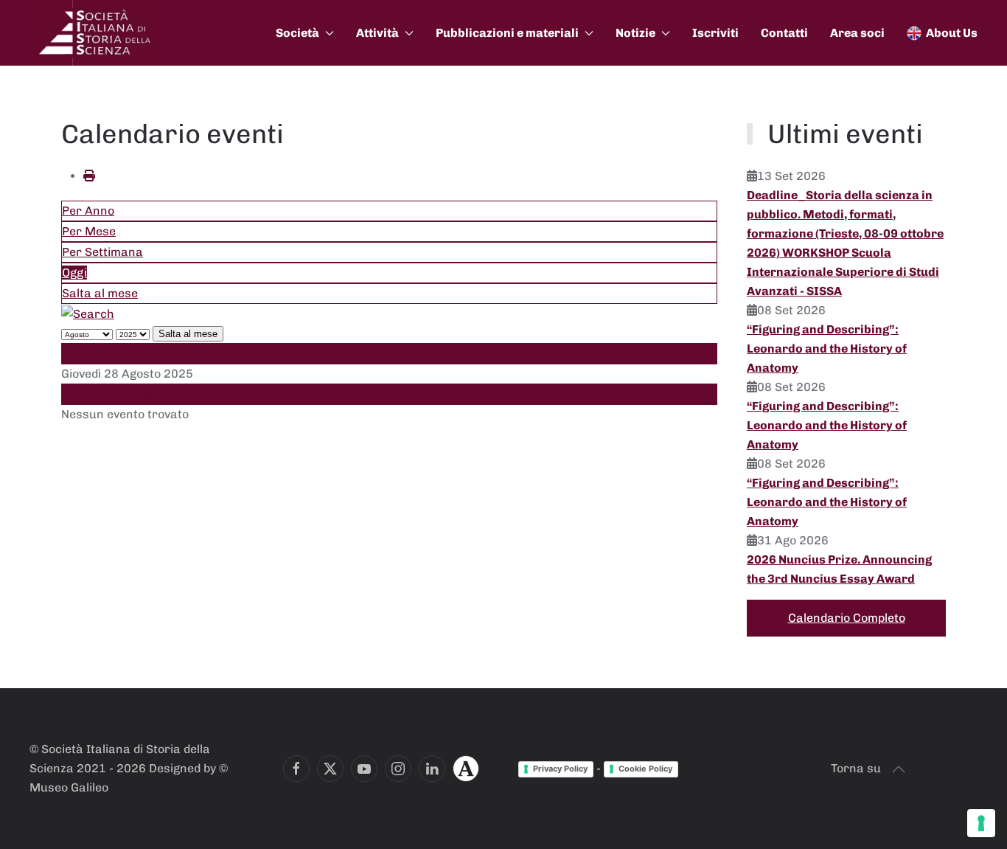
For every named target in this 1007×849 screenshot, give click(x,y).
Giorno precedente (114, 353)
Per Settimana (102, 252)
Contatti (784, 33)
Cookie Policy (645, 768)
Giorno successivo (113, 394)
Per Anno (88, 211)
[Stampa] (89, 176)
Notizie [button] (635, 33)
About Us (952, 33)
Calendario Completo (846, 618)
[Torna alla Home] (95, 33)
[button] (898, 769)
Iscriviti (715, 33)
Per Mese (89, 231)
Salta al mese (100, 293)
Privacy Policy (560, 768)
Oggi (74, 273)
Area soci (857, 33)
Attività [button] (377, 33)
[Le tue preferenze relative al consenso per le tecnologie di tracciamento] (981, 823)
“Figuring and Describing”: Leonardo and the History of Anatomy (827, 348)
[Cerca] (87, 313)
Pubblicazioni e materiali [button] (507, 33)
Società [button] (297, 33)
